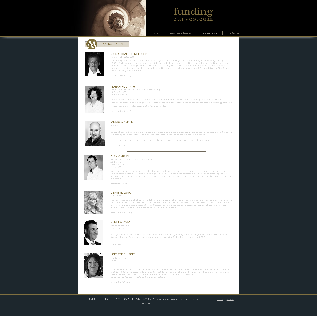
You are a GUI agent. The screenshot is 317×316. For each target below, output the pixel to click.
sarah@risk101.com (121, 111)
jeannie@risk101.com (121, 212)
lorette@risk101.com (120, 282)
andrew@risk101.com (121, 146)
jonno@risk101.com (121, 75)
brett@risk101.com (119, 244)
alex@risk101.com (119, 183)
